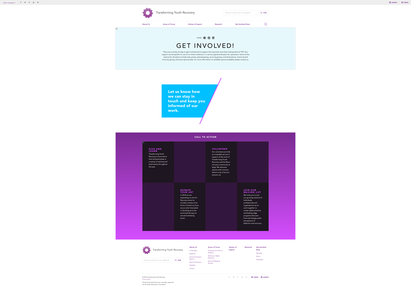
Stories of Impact (195, 24)
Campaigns (259, 259)
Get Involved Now (242, 24)
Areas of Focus (169, 24)
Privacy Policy (146, 279)
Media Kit (192, 253)
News (406, 2)
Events (394, 2)
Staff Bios (192, 265)
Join (265, 13)
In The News (193, 250)
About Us (146, 24)
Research (218, 24)
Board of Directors (195, 262)
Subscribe (259, 253)
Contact (191, 268)
